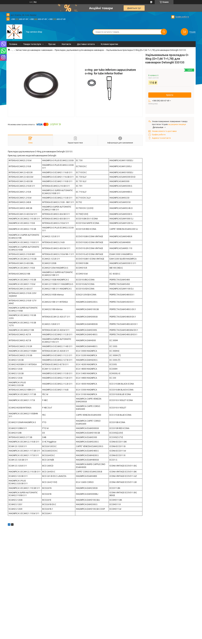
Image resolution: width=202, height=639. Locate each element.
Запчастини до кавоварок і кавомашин (34, 50)
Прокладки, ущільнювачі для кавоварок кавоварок (79, 50)
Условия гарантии (109, 44)
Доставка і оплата (86, 44)
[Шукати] (164, 32)
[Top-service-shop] (14, 31)
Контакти (66, 44)
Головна (13, 44)
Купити (169, 95)
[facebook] (9, 525)
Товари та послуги (32, 44)
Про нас (52, 44)
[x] (12, 525)
